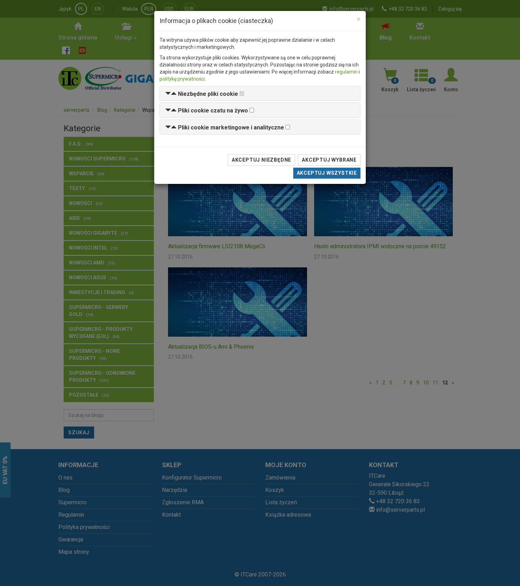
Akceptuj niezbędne (261, 160)
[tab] (260, 93)
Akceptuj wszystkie (327, 173)
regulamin (346, 72)
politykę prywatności (182, 79)
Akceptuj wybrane (329, 160)
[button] (201, 94)
